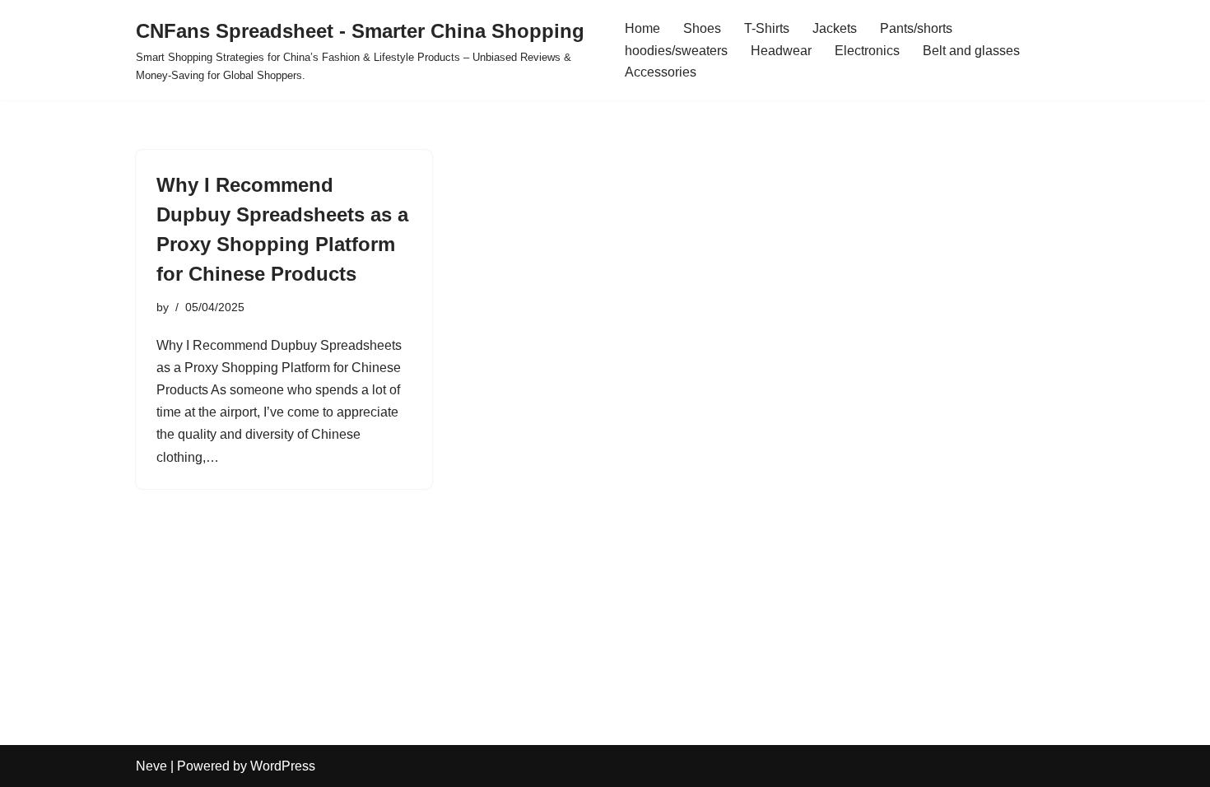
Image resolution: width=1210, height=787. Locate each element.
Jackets (834, 28)
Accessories (660, 72)
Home (642, 28)
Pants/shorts (916, 28)
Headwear (781, 51)
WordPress (282, 766)
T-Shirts (766, 28)
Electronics (867, 51)
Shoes (702, 28)
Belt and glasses (971, 51)
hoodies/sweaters (676, 51)
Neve (151, 766)
